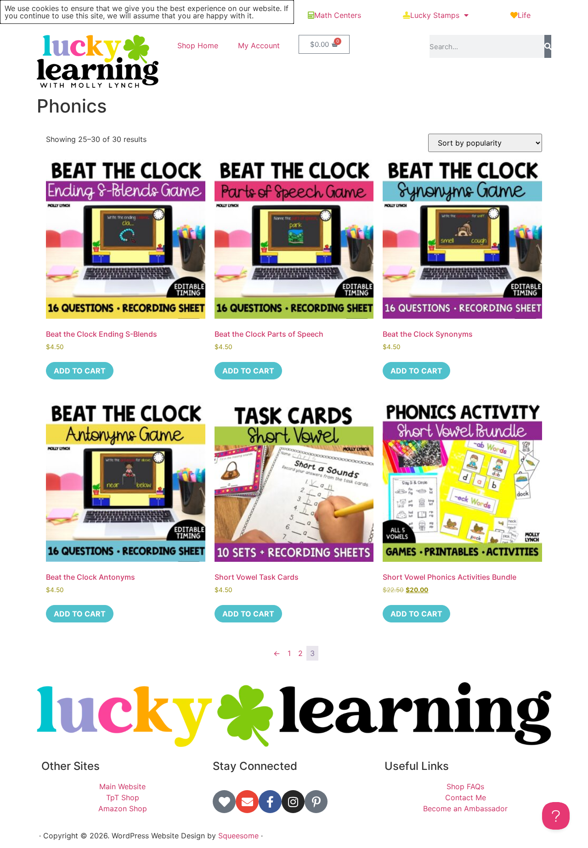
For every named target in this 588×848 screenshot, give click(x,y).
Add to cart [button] (80, 370)
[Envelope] (247, 801)
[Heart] (224, 801)
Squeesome (238, 835)
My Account (259, 45)
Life (524, 15)
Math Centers (337, 15)
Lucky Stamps (434, 15)
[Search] (547, 46)
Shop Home (197, 45)
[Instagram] (293, 801)
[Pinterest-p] (316, 801)
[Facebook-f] (270, 801)
